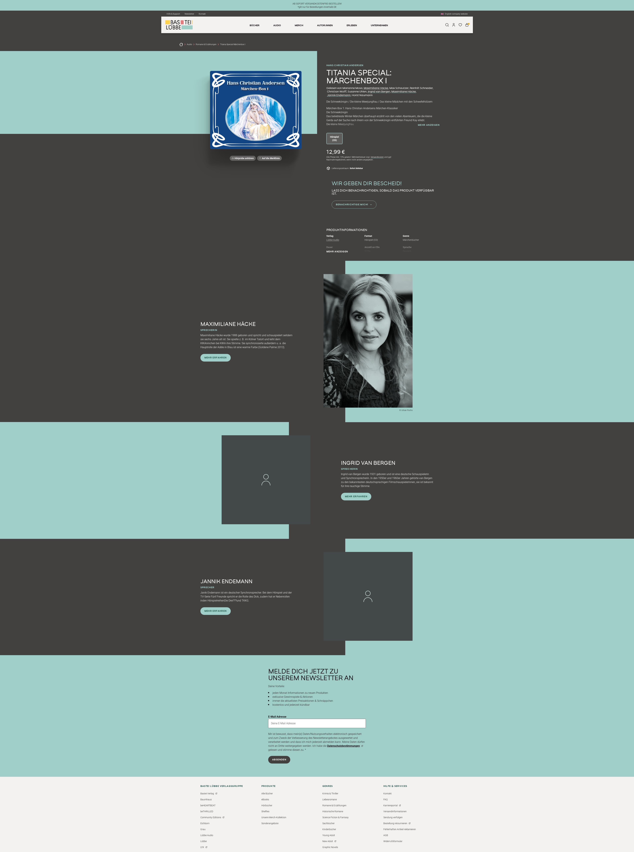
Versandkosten (377, 157)
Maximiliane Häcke (376, 88)
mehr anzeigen (429, 125)
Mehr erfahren (215, 358)
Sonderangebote (269, 823)
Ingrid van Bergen (379, 91)
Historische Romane (332, 811)
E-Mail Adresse (277, 716)
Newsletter (189, 14)
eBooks (265, 799)
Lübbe (203, 841)
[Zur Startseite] (181, 44)
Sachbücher (328, 823)
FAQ (385, 799)
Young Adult (328, 835)
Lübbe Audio (332, 240)
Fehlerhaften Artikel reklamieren (399, 829)
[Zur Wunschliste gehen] (460, 25)
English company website (456, 14)
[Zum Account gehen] (454, 25)
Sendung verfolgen (393, 817)
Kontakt (202, 14)
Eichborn (205, 823)
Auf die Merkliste (270, 159)
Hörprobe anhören (244, 158)
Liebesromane (329, 799)
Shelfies (265, 811)
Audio (189, 44)
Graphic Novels (330, 847)
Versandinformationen (395, 811)
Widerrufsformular (392, 841)
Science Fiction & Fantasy (335, 817)
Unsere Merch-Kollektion (273, 817)
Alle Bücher (267, 793)
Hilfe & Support (173, 14)
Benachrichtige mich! (352, 204)
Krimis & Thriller (330, 793)
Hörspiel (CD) (334, 139)
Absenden (279, 760)
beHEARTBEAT (207, 805)
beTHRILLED (206, 811)
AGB (385, 835)
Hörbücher (266, 805)
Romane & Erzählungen (206, 44)
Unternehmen (379, 25)
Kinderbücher (329, 829)
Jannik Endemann (339, 95)
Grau (203, 829)
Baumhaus (206, 799)
